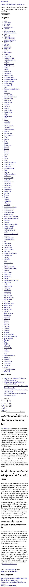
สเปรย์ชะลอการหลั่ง (9, 266)
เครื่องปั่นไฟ (7, 301)
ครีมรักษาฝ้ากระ (8, 75)
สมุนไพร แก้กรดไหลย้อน (10, 253)
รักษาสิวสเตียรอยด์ (9, 212)
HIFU (5, 34)
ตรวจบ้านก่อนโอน (9, 125)
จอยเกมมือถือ (7, 100)
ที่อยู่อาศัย (6, 151)
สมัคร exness (7, 251)
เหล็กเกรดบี (7, 346)
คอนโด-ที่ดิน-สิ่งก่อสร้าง (10, 79)
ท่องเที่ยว (6, 139)
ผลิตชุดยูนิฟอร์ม (8, 189)
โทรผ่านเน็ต (7, 357)
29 (4, 408)
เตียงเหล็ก (6, 324)
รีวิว (5, 241)
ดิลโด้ (5, 118)
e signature (6, 28)
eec (4, 29)
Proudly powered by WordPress (8, 585)
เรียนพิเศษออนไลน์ (9, 334)
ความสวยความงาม (9, 77)
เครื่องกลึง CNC (8, 295)
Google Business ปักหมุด (10, 33)
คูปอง (5, 91)
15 (4, 405)
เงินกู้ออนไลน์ (7, 315)
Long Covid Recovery (9, 38)
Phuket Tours (7, 48)
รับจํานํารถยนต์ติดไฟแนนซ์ (11, 218)
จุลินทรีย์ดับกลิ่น (8, 102)
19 (10, 405)
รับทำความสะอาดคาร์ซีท (10, 224)
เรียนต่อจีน (6, 332)
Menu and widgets (5, 14)
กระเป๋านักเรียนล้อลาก (10, 60)
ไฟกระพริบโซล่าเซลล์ (9, 369)
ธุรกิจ (5, 156)
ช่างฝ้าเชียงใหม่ (8, 112)
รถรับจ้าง (6, 203)
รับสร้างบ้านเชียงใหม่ (9, 230)
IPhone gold (7, 36)
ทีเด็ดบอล (6, 152)
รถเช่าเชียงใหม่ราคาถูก (10, 207)
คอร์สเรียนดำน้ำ (8, 85)
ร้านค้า (6, 232)
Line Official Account (9, 37)
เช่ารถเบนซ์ (7, 317)
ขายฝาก (6, 67)
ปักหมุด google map (9, 181)
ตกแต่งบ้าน (7, 123)
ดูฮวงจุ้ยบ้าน (7, 122)
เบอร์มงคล (6, 328)
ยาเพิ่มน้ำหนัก (7, 201)
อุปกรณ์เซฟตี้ (7, 294)
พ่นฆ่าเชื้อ (6, 193)
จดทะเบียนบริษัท (8, 95)
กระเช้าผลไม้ (7, 56)
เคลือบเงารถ (7, 307)
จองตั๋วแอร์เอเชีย (8, 98)
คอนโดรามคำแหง (9, 81)
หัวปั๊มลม (6, 278)
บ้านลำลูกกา (7, 176)
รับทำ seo (6, 222)
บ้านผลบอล (7, 172)
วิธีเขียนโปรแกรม (8, 249)
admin (2, 571)
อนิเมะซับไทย (7, 282)
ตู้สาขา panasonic (8, 135)
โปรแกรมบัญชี (8, 361)
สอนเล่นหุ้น (7, 259)
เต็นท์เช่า (6, 321)
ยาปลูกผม (6, 199)
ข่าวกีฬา (6, 69)
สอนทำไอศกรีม (8, 255)
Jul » (6, 410)
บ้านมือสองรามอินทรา (10, 174)
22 (4, 407)
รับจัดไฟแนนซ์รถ (8, 214)
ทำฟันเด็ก (6, 143)
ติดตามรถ (6, 131)
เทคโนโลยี (7, 326)
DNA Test (6, 25)
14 (3, 405)
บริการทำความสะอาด (10, 162)
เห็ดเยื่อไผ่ (6, 344)
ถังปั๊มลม (6, 137)
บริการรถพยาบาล (8, 164)
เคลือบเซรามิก (8, 309)
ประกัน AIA (7, 180)
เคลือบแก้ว (7, 311)
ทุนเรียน (6, 154)
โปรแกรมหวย (7, 363)
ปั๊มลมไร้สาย (7, 187)
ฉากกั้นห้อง (7, 106)
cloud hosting (7, 24)
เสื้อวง (5, 342)
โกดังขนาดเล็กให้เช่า (9, 355)
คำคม (5, 87)
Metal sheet (6, 44)
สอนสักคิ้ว (6, 257)
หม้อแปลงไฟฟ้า (8, 272)
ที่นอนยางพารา (8, 145)
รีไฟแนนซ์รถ (7, 243)
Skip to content (4, 1)
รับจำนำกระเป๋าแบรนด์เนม (11, 216)
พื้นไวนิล (6, 197)
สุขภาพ (6, 265)
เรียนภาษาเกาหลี (8, 338)
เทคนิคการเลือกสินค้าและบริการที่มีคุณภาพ (12, 4)
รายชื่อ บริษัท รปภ (9, 237)
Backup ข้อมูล (7, 22)
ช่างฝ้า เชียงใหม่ (8, 110)
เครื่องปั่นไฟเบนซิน (9, 303)
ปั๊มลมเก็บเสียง (7, 185)
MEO (5, 43)
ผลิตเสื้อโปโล (7, 191)
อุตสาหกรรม (7, 292)
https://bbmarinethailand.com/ (9, 564)
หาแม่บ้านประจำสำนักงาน (11, 280)
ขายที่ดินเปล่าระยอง (9, 66)
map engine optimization (10, 40)
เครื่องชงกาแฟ (8, 299)
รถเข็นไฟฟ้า (7, 205)
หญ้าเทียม (6, 270)
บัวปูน (5, 170)
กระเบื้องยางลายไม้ (9, 58)
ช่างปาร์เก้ (6, 108)
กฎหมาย (6, 54)
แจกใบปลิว (7, 351)
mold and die (7, 45)
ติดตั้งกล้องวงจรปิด (9, 129)
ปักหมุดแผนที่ (7, 183)
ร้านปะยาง (6, 236)
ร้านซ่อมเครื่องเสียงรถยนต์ (11, 234)
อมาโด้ (6, 284)
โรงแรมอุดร (7, 365)
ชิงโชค (6, 114)
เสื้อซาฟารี (6, 340)
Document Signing (8, 27)
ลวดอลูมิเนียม (7, 245)
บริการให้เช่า (7, 166)
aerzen (5, 21)
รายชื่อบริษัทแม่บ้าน (9, 239)
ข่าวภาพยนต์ (7, 71)
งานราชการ (7, 93)
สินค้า (5, 261)
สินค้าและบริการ (8, 263)
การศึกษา (6, 62)
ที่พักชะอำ (6, 147)
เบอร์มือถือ (7, 330)
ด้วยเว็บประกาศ (8, 116)
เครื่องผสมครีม (8, 305)
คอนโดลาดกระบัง (8, 83)
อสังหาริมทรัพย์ (8, 286)
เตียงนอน (6, 322)
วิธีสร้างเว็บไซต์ (8, 247)
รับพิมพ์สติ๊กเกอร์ (8, 228)
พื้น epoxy (6, 195)
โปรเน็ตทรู (6, 359)
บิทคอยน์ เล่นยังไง (8, 178)
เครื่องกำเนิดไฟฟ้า (9, 297)
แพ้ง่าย (5, 353)
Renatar (6, 49)
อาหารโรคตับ (7, 290)
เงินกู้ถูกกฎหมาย (8, 313)
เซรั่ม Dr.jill (7, 319)
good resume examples (9, 31)
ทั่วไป (5, 141)
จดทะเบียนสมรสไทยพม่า (10, 96)
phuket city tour (7, 47)
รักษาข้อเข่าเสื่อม (8, 210)
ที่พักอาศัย (6, 149)
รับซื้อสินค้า (7, 220)
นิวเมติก (6, 158)
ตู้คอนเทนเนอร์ (8, 133)
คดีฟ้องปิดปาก (7, 73)
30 (6, 408)
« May (2, 410)
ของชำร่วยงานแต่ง (9, 64)
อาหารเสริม (7, 288)
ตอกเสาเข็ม (7, 127)
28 (3, 408)
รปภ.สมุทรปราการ (9, 208)
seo (4, 51)
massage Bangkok (8, 41)
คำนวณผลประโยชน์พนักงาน (11, 89)
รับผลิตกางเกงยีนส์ (9, 226)
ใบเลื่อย (6, 367)
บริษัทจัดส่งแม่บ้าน (9, 168)
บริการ (5, 160)
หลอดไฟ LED (7, 274)
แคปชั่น (6, 350)
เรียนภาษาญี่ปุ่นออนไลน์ (10, 336)
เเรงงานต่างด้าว (8, 348)
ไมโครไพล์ (7, 371)
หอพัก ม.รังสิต (7, 276)
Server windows (8, 52)
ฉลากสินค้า (7, 104)
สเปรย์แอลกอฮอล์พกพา (10, 268)
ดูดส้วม (6, 120)
